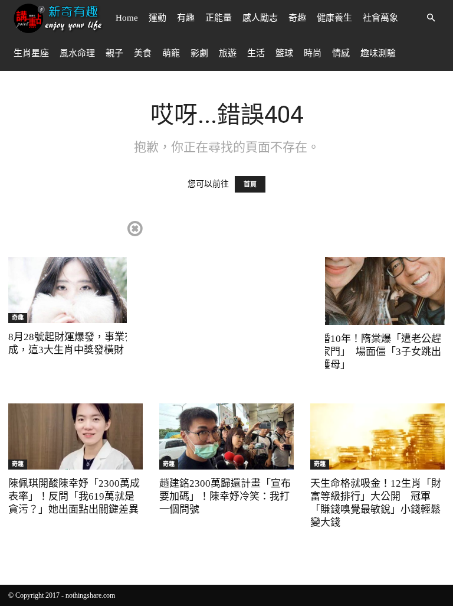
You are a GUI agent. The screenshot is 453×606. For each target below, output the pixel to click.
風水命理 (77, 53)
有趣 (186, 17)
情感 (341, 53)
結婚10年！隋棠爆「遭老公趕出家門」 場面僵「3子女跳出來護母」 (375, 351)
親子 (114, 53)
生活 (256, 53)
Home (127, 17)
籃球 (284, 53)
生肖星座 (31, 53)
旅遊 (228, 53)
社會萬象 (380, 17)
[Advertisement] (226, 302)
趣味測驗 (378, 53)
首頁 (250, 184)
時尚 (312, 53)
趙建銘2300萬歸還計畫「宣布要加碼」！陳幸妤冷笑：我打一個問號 (225, 496)
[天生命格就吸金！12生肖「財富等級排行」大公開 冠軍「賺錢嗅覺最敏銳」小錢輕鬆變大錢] (377, 436)
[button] (430, 18)
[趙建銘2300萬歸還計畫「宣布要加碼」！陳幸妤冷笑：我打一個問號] (226, 436)
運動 (157, 17)
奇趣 (297, 17)
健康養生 (334, 17)
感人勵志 (260, 17)
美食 (143, 53)
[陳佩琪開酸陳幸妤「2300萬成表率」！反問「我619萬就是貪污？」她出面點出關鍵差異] (75, 436)
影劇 (199, 53)
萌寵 (171, 53)
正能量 (218, 17)
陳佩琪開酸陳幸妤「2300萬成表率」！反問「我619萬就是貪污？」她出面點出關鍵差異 (74, 496)
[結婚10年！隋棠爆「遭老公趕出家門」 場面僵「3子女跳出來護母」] (377, 291)
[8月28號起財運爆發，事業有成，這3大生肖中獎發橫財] (75, 290)
